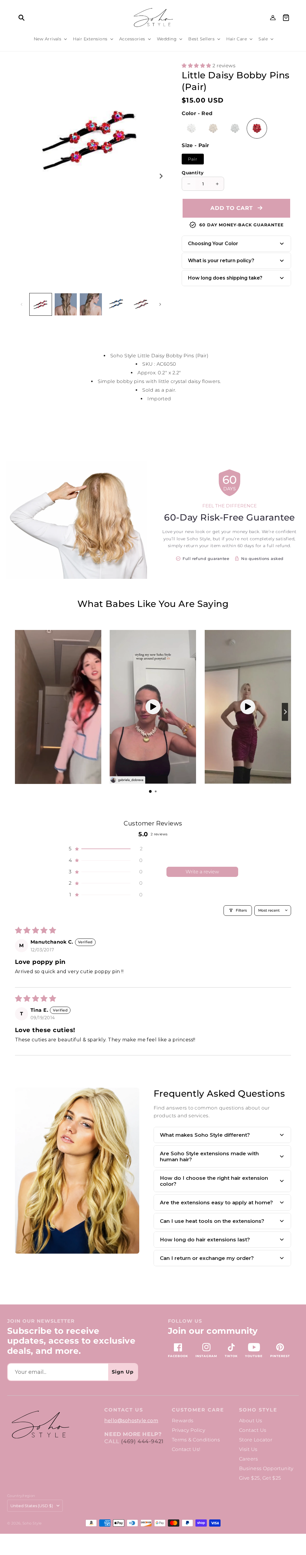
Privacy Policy (188, 1430)
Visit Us (248, 1449)
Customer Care (198, 1410)
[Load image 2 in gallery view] (66, 304)
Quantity (193, 173)
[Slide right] (160, 176)
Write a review (202, 872)
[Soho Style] (40, 1425)
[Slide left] (21, 304)
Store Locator (255, 1440)
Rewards (183, 1420)
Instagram (206, 1356)
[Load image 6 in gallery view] (141, 304)
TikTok (231, 1356)
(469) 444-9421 (142, 1441)
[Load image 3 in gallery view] (91, 304)
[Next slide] (285, 712)
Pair (193, 159)
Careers (248, 1459)
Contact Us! (186, 1449)
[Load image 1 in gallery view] (41, 304)
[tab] (150, 791)
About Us (250, 1420)
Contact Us (253, 1430)
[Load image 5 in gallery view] (116, 304)
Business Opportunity (266, 1468)
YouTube (254, 1356)
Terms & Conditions (196, 1440)
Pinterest (280, 1356)
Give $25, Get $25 (260, 1478)
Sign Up (123, 1372)
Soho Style (258, 1410)
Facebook (178, 1356)
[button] (21, 17)
